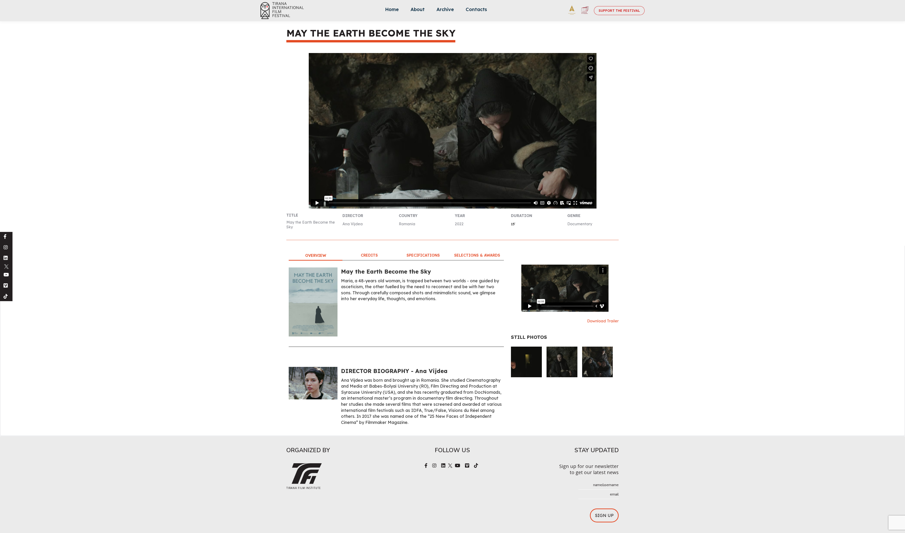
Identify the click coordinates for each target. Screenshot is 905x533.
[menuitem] (392, 10)
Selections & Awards (477, 255)
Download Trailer (603, 321)
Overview (315, 255)
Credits (369, 255)
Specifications (423, 255)
